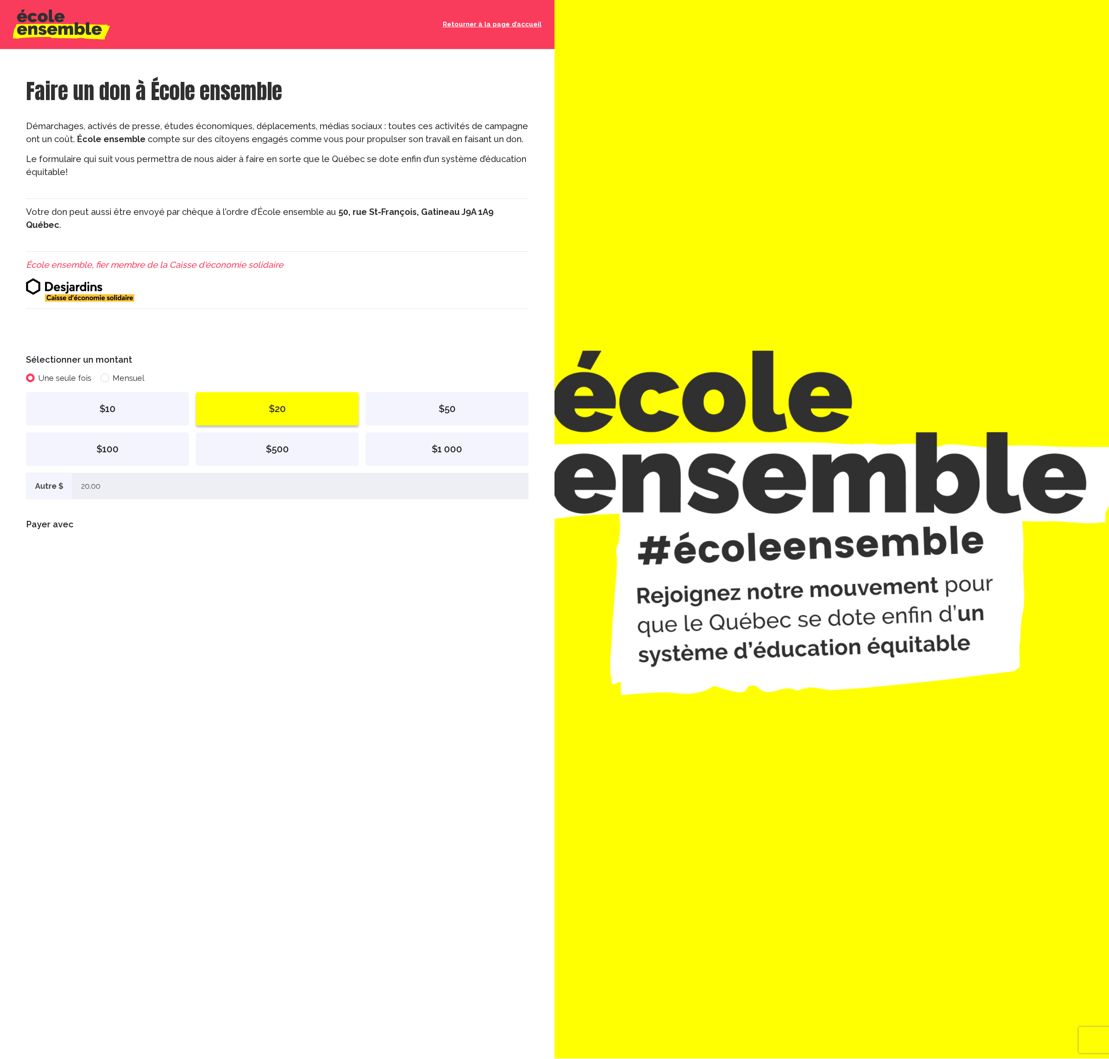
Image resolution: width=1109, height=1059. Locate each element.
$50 (447, 408)
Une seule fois (64, 378)
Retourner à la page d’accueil (492, 24)
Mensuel (128, 378)
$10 (108, 408)
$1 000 (447, 449)
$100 (108, 449)
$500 (277, 449)
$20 (277, 408)
